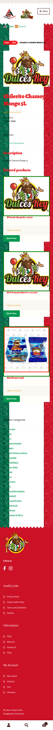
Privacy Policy (13, 597)
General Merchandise (15, 491)
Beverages (10, 429)
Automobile (11, 458)
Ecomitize (19, 714)
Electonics (10, 481)
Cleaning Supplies (14, 443)
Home (7, 43)
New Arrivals (12, 505)
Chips (8, 438)
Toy (8, 520)
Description (8, 135)
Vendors (10, 613)
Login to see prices (12, 112)
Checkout (11, 692)
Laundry (10, 448)
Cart (9, 687)
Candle (9, 472)
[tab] (26, 135)
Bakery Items (12, 467)
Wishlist (10, 681)
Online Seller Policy (15, 602)
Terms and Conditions (16, 608)
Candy (9, 434)
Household (11, 496)
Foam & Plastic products (16, 453)
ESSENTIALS (12, 462)
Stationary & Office (14, 515)
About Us (11, 642)
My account (12, 676)
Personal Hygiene (13, 500)
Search (26, 725)
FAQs (9, 636)
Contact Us (11, 647)
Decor (9, 477)
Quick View (11, 238)
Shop (9, 653)
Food (14, 43)
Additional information (13, 143)
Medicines (10, 510)
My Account (9, 725)
